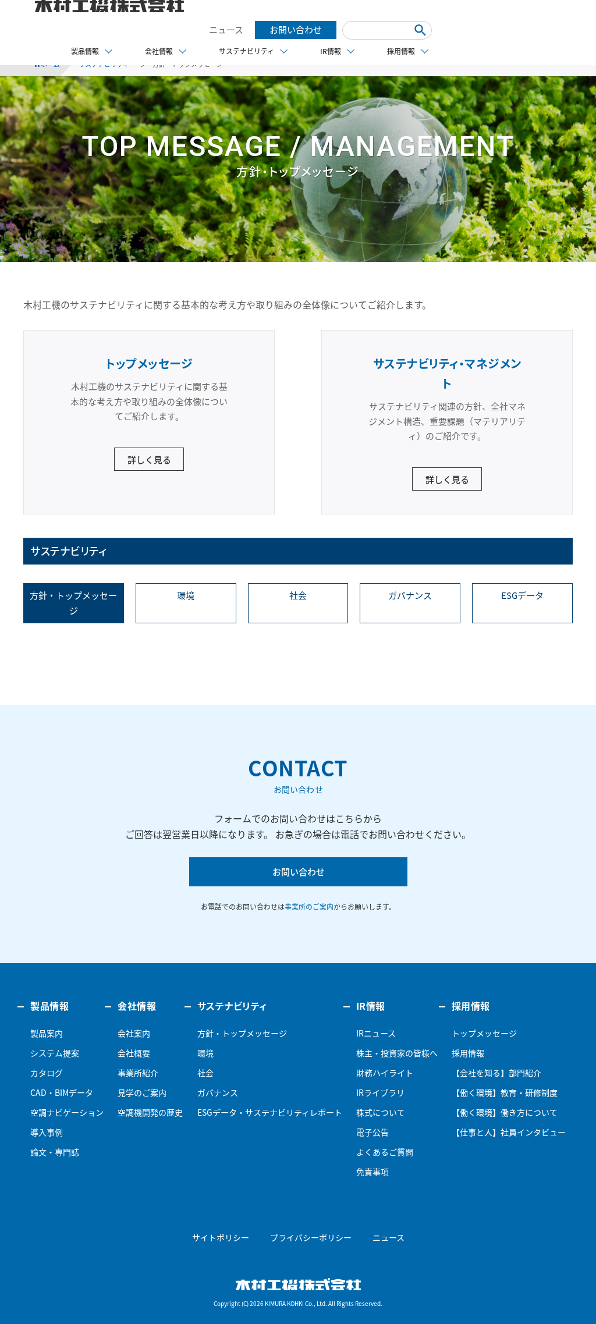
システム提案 (54, 1053)
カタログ (46, 1072)
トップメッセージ (484, 1033)
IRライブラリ (380, 1092)
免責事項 (372, 1171)
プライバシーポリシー (311, 1237)
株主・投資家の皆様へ (397, 1053)
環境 (185, 595)
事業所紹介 (138, 1072)
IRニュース (376, 1033)
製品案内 (46, 1033)
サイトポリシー (220, 1237)
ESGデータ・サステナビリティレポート (269, 1112)
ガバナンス (410, 595)
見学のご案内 (142, 1092)
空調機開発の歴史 (150, 1112)
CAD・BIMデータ (61, 1092)
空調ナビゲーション (67, 1112)
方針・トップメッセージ (73, 603)
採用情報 (468, 1053)
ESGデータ (522, 595)
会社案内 (134, 1033)
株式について (380, 1112)
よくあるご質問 (384, 1152)
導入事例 (46, 1132)
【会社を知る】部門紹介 (496, 1072)
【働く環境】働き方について (505, 1112)
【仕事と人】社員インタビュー (509, 1132)
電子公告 (372, 1132)
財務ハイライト (384, 1072)
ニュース (226, 29)
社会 (298, 595)
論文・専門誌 (54, 1152)
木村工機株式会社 (298, 1284)
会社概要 (134, 1053)
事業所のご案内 (309, 906)
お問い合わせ (295, 29)
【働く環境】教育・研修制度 (505, 1092)
